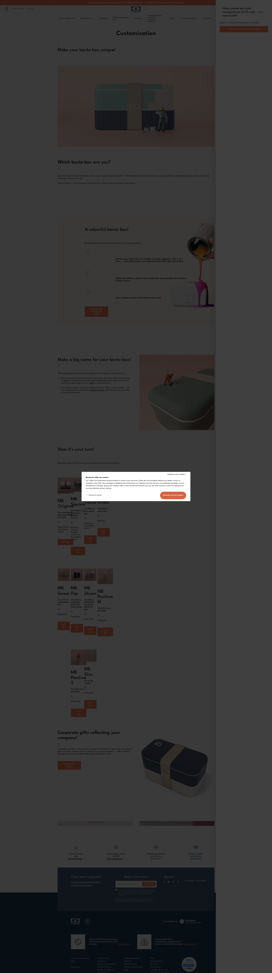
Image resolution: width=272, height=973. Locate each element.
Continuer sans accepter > (176, 474)
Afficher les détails (95, 495)
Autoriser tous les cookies (173, 495)
